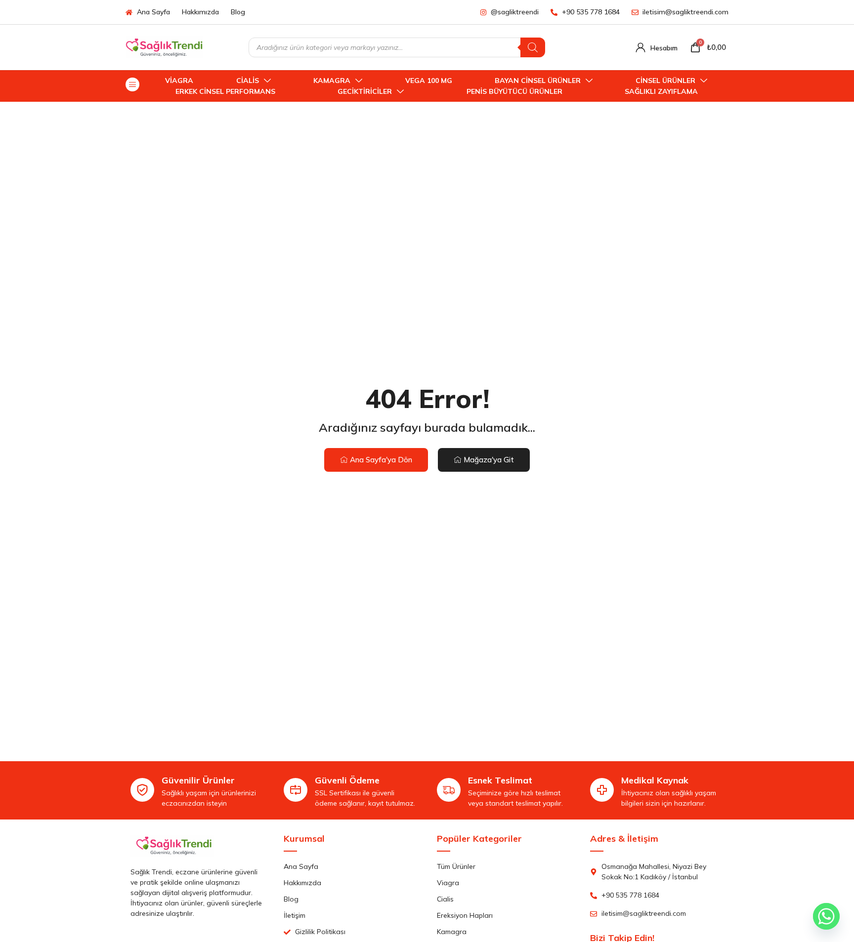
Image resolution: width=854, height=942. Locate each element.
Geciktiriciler (365, 91)
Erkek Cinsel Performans (225, 91)
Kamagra (331, 80)
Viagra (179, 80)
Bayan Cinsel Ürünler (538, 80)
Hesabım (664, 47)
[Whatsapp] (826, 916)
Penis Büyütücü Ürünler (514, 91)
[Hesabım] (640, 47)
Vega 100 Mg (428, 80)
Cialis (247, 80)
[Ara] (532, 47)
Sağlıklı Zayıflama (661, 91)
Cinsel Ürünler (665, 80)
